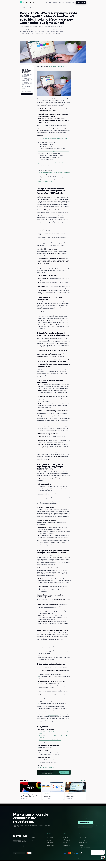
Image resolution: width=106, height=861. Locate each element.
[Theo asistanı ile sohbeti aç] (103, 857)
